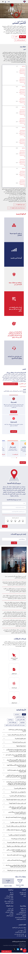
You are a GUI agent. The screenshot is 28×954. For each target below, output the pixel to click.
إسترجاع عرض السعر (21, 40)
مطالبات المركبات (9, 912)
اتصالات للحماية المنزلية (20, 917)
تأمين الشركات (22, 892)
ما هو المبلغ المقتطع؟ (14, 746)
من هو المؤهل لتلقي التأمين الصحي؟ (14, 795)
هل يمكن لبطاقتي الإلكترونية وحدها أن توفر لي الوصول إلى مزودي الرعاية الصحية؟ (14, 760)
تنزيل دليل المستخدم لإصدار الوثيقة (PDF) (17, 207)
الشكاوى (24, 915)
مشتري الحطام (9, 915)
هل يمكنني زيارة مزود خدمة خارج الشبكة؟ (14, 870)
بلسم (25, 896)
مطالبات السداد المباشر (20, 717)
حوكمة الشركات (9, 896)
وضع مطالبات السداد (12, 722)
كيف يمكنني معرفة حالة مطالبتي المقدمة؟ (14, 842)
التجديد (16, 36)
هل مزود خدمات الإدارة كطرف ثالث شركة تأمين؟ (14, 855)
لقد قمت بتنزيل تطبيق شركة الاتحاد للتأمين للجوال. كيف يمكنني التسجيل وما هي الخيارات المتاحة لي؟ (14, 777)
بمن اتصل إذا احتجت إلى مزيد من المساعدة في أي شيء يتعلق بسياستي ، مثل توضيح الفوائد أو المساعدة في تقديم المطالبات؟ (14, 783)
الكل (24, 714)
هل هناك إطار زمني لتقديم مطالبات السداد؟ (14, 826)
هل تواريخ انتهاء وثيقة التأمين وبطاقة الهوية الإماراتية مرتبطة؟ (14, 765)
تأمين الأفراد (23, 894)
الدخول (23, 462)
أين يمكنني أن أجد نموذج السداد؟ (14, 838)
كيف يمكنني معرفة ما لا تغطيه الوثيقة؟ (14, 803)
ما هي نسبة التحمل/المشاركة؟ (14, 742)
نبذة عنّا (11, 892)
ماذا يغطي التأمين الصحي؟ (14, 788)
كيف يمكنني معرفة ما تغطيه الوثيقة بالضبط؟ (14, 799)
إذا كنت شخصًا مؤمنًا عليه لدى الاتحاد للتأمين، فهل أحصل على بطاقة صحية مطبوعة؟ (14, 750)
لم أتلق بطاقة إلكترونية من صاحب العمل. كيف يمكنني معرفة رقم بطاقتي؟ (14, 755)
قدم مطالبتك (23, 908)
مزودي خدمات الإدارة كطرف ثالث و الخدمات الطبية (15, 725)
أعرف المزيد (13, 411)
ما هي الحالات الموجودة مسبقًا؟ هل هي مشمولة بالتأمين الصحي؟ (14, 813)
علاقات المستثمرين (9, 897)
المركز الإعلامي (22, 912)
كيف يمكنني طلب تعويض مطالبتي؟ (14, 822)
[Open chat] (25, 951)
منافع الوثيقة (22, 722)
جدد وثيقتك (23, 910)
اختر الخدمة (15, 454)
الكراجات (11, 914)
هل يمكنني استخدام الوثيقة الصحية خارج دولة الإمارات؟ (14, 818)
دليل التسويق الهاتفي (21, 919)
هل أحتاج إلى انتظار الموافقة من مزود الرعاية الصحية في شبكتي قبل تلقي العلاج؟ (14, 866)
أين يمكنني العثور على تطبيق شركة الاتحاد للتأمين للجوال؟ (14, 771)
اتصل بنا (11, 899)
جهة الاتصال (10, 719)
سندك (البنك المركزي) (21, 914)
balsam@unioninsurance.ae (9, 383)
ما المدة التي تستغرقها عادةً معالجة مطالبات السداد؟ (14, 830)
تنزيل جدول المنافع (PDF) (20, 204)
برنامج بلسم (17, 714)
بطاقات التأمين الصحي (20, 719)
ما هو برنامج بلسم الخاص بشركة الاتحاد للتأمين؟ (14, 730)
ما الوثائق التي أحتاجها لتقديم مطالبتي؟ (14, 835)
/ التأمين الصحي (20, 21)
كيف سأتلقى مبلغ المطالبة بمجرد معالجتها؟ (14, 846)
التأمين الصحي (10, 910)
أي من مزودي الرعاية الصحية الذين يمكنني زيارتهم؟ (14, 861)
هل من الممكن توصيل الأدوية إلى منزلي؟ (14, 734)
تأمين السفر (10, 908)
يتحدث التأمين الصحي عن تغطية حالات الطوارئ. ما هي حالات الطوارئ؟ (14, 807)
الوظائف (11, 894)
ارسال (15, 542)
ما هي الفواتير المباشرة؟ (14, 738)
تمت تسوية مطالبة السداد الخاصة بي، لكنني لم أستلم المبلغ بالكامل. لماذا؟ (14, 850)
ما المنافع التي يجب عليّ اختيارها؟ (14, 792)
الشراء (23, 36)
